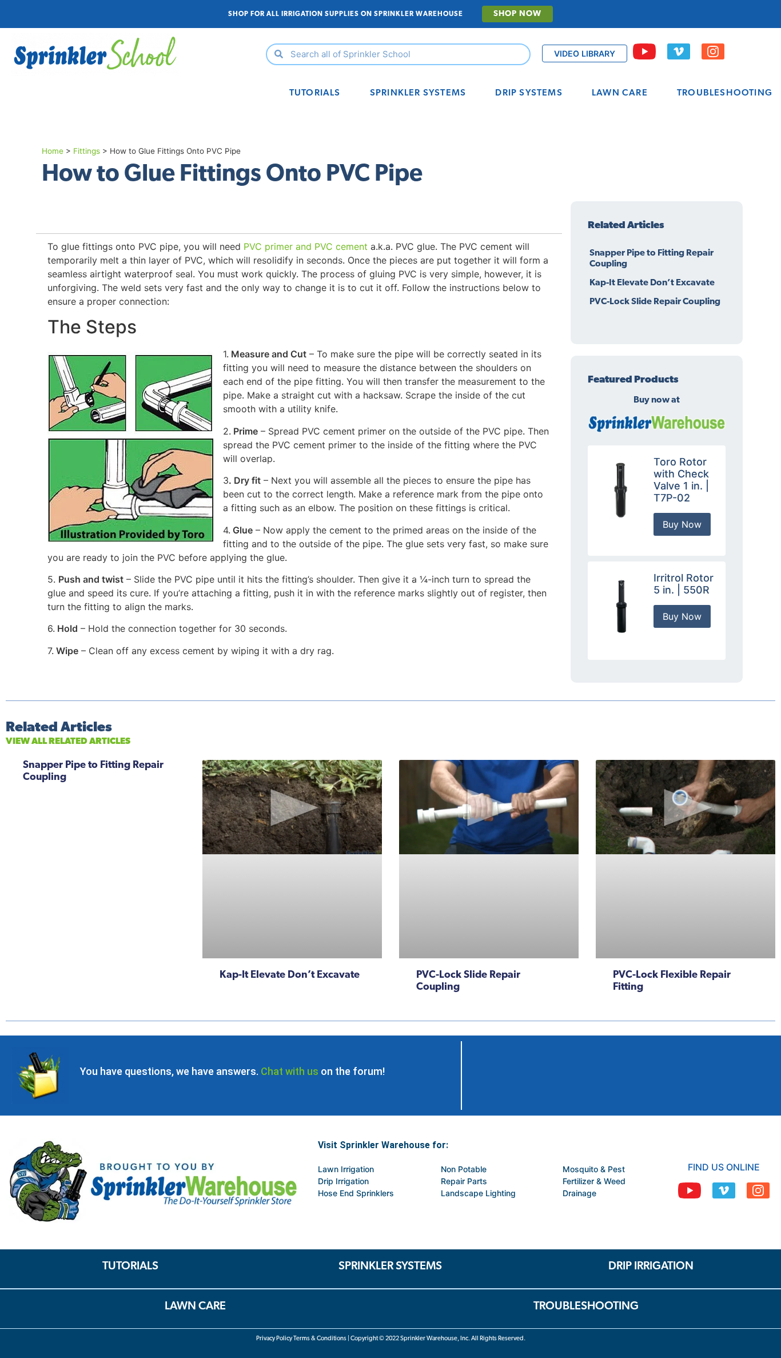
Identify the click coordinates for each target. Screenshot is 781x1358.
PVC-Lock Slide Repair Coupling (654, 301)
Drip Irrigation (343, 1181)
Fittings (86, 151)
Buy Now (682, 524)
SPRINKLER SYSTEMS (390, 1266)
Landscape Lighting (478, 1193)
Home (52, 151)
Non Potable (464, 1169)
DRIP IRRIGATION (651, 1266)
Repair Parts (464, 1181)
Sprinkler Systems (418, 93)
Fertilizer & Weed (594, 1181)
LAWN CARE (195, 1306)
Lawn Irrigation (346, 1169)
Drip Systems (528, 93)
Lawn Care (620, 93)
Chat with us (289, 1071)
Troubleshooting (724, 93)
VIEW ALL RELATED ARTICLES (68, 741)
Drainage (579, 1193)
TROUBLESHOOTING (586, 1306)
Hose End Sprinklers (356, 1193)
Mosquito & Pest (594, 1169)
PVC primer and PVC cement (306, 246)
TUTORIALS (130, 1266)
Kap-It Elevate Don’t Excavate (652, 283)
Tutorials (315, 93)
